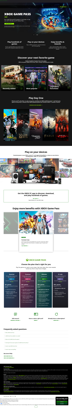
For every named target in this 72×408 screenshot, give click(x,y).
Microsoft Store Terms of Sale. (55, 391)
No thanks (62, 403)
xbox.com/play (38, 383)
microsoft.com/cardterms (12, 379)
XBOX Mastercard (6, 401)
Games (10, 401)
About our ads (52, 404)
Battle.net (14, 377)
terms (12, 281)
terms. (52, 26)
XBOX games (7, 398)
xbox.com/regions (55, 383)
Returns (6, 399)
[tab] (36, 34)
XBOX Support (28, 398)
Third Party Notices (42, 404)
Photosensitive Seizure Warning (47, 398)
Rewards (1, 401)
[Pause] (34, 35)
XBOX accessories (19, 398)
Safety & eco (47, 404)
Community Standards (38, 398)
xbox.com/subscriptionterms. (9, 367)
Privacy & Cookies (21, 404)
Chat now (61, 401)
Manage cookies (27, 404)
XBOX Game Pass (13, 398)
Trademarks (36, 404)
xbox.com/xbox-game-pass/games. (49, 387)
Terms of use (32, 404)
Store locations (15, 399)
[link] (63, 7)
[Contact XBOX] (11, 396)
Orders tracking (10, 399)
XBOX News (24, 398)
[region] (10, 125)
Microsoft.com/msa (44, 378)
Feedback (32, 398)
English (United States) (4, 402)
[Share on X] (13, 396)
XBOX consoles (2, 398)
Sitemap (10, 404)
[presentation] (1, 19)
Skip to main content (3, 0)
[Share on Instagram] (15, 396)
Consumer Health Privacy (4, 404)
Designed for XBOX (15, 401)
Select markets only (22, 375)
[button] (19, 229)
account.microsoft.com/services (8, 391)
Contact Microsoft (15, 404)
